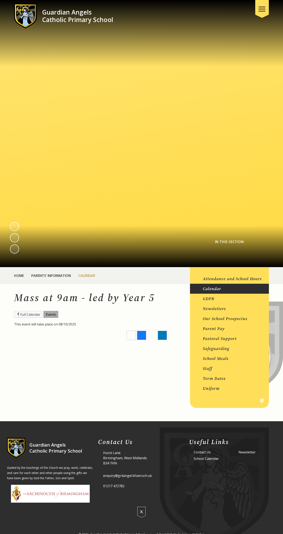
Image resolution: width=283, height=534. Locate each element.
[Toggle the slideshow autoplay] (14, 249)
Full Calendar (30, 314)
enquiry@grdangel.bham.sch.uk (127, 475)
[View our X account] (141, 512)
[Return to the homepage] (25, 15)
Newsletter (247, 452)
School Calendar (206, 459)
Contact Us (202, 452)
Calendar (86, 275)
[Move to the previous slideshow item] (14, 226)
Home (19, 275)
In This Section (229, 242)
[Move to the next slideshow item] (14, 237)
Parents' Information (51, 275)
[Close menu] (262, 9)
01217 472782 (114, 486)
